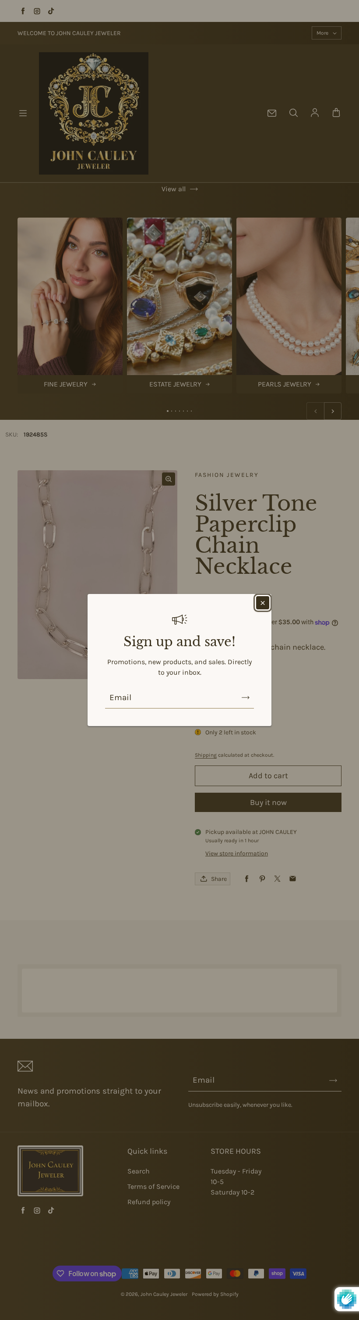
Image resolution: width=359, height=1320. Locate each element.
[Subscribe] (246, 697)
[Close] (262, 602)
